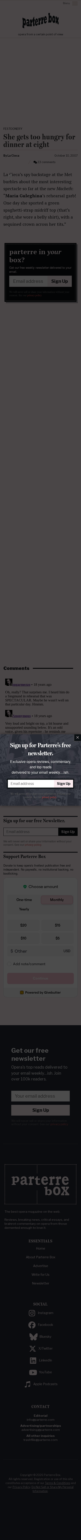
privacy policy (49, 797)
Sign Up (63, 784)
